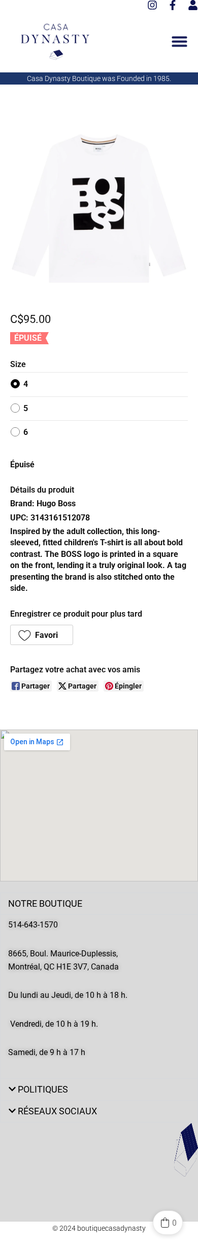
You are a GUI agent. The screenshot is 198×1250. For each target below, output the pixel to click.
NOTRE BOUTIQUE (45, 903)
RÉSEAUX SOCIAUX (57, 1111)
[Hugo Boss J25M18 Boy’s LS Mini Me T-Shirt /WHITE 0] (99, 208)
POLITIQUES (43, 1089)
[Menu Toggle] (179, 41)
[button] (41, 635)
